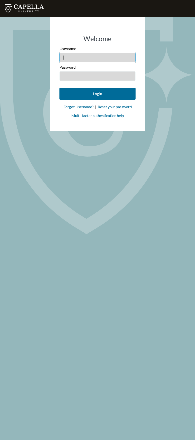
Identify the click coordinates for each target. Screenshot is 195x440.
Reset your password (115, 106)
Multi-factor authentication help (97, 115)
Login (97, 93)
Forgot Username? (78, 106)
